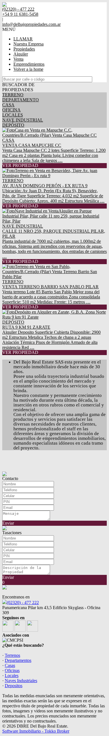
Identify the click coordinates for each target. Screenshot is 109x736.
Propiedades (24, 49)
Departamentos (18, 660)
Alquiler (20, 54)
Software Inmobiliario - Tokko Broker (35, 731)
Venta (18, 59)
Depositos (13, 685)
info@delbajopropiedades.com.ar (31, 24)
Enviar (8, 523)
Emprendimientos (28, 64)
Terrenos (12, 655)
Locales (11, 675)
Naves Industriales (21, 680)
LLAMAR (23, 38)
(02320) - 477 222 (23, 602)
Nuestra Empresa (28, 44)
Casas (10, 665)
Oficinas (12, 670)
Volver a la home (28, 69)
